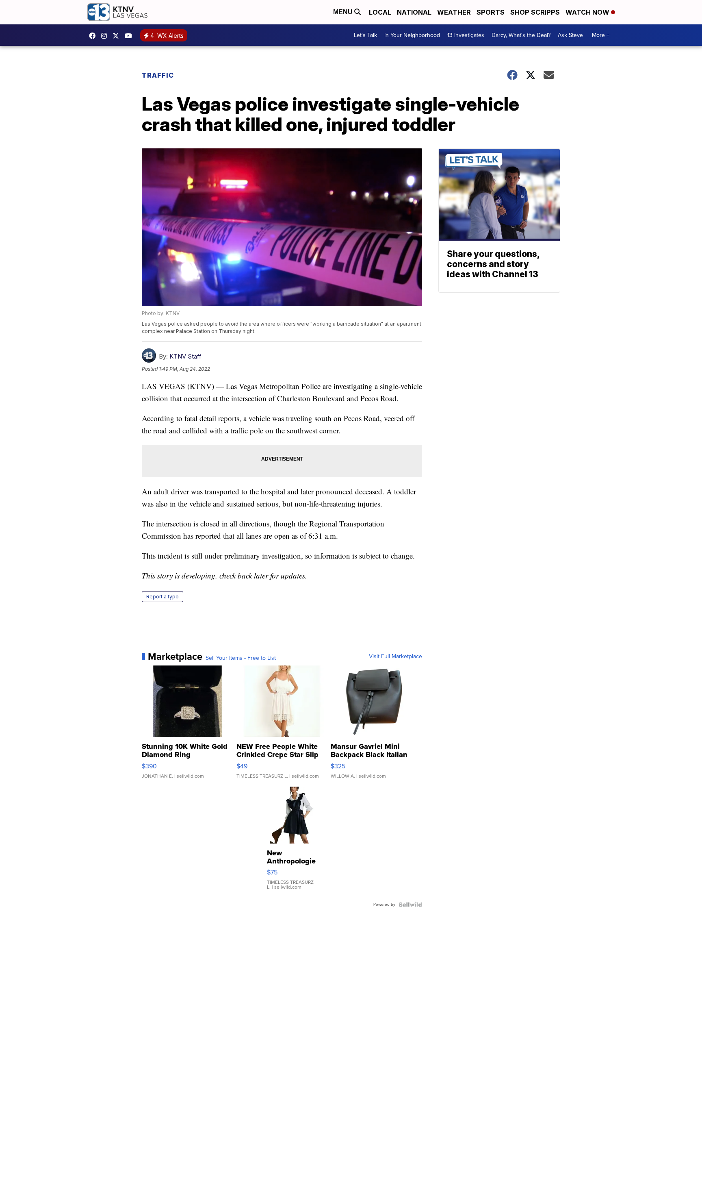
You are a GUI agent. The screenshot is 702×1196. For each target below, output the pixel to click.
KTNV (118, 36)
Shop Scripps (535, 12)
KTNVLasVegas (94, 36)
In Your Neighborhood (412, 35)
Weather (454, 12)
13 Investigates (465, 35)
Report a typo (162, 597)
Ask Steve (570, 35)
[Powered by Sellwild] (410, 904)
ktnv (106, 36)
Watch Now (588, 12)
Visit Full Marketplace (395, 656)
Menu (343, 12)
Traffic (158, 75)
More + (600, 35)
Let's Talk (365, 35)
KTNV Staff (185, 356)
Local (380, 12)
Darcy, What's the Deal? (521, 35)
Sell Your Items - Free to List (241, 658)
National (414, 12)
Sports (491, 12)
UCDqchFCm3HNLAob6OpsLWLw (130, 36)
